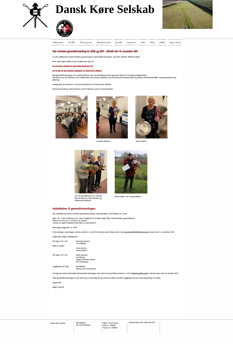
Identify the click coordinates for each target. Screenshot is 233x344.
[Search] (180, 15)
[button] (209, 26)
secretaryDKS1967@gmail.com (136, 232)
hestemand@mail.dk (139, 273)
